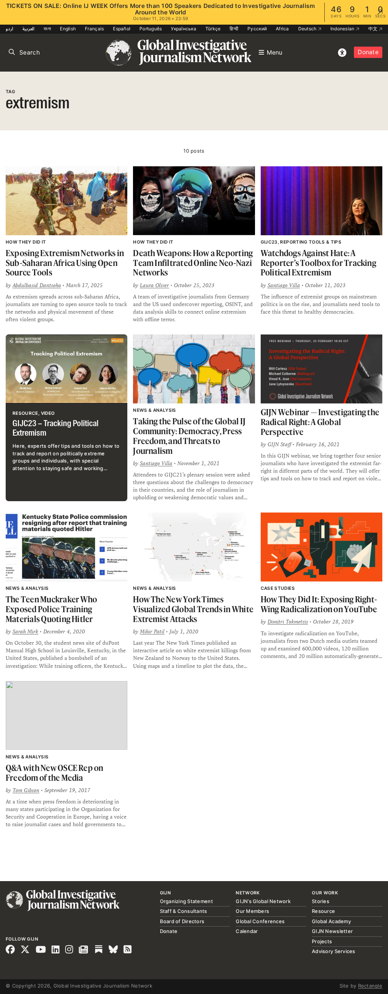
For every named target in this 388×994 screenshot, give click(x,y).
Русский (257, 28)
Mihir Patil (152, 631)
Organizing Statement (186, 901)
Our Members (252, 911)
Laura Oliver (154, 285)
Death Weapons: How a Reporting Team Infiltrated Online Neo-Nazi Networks (193, 262)
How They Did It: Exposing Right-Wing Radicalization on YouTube (319, 604)
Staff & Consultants (183, 911)
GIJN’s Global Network (263, 901)
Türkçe (213, 28)
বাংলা (47, 28)
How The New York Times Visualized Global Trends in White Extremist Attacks (193, 609)
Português (150, 28)
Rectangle (370, 986)
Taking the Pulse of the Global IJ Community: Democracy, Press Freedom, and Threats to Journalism (189, 435)
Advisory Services (333, 951)
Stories (320, 901)
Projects (322, 941)
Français (94, 28)
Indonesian (343, 28)
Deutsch (308, 28)
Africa (282, 28)
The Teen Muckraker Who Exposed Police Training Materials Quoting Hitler (51, 609)
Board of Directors (182, 921)
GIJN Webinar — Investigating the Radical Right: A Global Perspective (320, 421)
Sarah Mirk (25, 631)
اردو (9, 28)
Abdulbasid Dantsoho (37, 285)
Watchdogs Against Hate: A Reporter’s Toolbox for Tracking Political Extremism (318, 262)
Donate (368, 52)
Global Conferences (260, 921)
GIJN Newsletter (332, 931)
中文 (373, 28)
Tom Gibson (26, 790)
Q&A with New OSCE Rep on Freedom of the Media (54, 773)
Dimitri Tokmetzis (288, 621)
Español (121, 28)
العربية (28, 28)
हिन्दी (234, 28)
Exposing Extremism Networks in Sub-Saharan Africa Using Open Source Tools (65, 262)
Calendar (247, 931)
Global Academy (331, 921)
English (68, 28)
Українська (183, 28)
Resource (323, 911)
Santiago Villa (284, 285)
